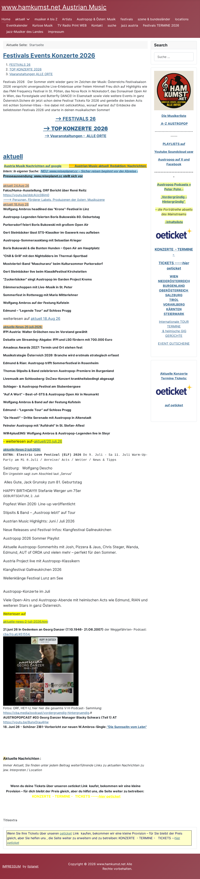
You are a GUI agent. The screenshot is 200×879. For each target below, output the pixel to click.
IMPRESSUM (11, 866)
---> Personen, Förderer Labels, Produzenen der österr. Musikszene (54, 200)
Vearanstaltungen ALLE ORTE (31, 74)
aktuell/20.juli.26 (48, 441)
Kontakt (97, 25)
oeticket (66, 833)
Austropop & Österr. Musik (96, 19)
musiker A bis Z (46, 19)
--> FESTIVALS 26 (75, 119)
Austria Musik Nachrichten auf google (33, 166)
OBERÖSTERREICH (174, 290)
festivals (127, 19)
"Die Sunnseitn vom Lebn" (126, 727)
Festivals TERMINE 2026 (161, 25)
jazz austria (129, 25)
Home (6, 19)
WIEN (174, 276)
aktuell (20, 19)
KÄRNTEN (174, 309)
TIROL (174, 300)
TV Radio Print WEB (72, 25)
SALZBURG (173, 295)
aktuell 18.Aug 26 (16, 204)
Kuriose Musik (42, 25)
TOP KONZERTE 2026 (25, 69)
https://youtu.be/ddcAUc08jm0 (26, 195)
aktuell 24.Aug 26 (16, 186)
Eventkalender (17, 25)
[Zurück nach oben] (193, 872)
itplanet (32, 866)
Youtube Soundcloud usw (173, 152)
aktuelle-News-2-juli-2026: (22, 449)
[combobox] (174, 56)
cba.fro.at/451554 (16, 634)
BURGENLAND (174, 286)
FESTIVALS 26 (19, 65)
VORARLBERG (174, 304)
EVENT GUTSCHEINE (174, 343)
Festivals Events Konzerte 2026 (49, 55)
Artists (67, 19)
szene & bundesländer (154, 19)
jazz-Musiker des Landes (24, 32)
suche (112, 25)
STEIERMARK (174, 314)
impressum (56, 32)
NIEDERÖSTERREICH (174, 281)
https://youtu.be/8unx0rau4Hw (26, 722)
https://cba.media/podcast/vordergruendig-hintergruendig (46, 713)
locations (181, 19)
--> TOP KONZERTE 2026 (75, 128)
